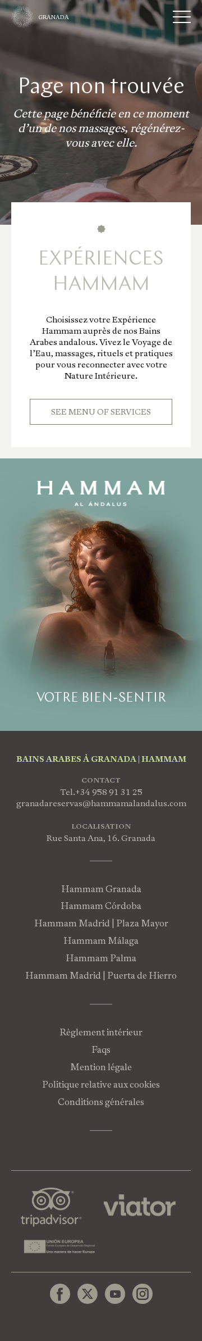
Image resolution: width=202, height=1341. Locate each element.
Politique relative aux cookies (101, 1084)
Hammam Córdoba (101, 906)
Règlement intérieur (101, 1032)
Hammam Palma (101, 958)
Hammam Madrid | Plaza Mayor (101, 923)
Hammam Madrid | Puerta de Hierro (101, 975)
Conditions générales (101, 1102)
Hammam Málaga (101, 941)
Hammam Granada (101, 889)
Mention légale (101, 1067)
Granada (53, 17)
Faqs (101, 1050)
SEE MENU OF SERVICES (101, 412)
